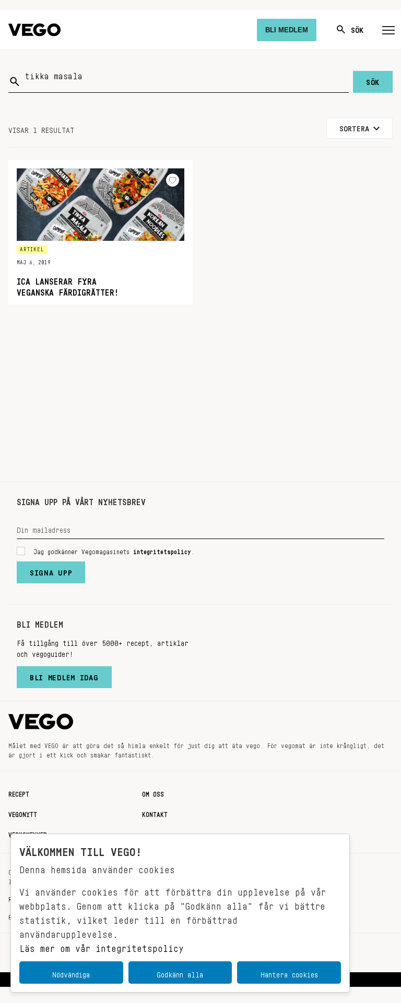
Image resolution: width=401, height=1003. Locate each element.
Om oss (153, 792)
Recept (18, 792)
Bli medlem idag (64, 675)
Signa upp (51, 570)
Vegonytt (22, 813)
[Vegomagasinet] (34, 29)
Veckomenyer (27, 833)
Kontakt (155, 813)
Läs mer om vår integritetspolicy (101, 945)
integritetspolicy (162, 550)
